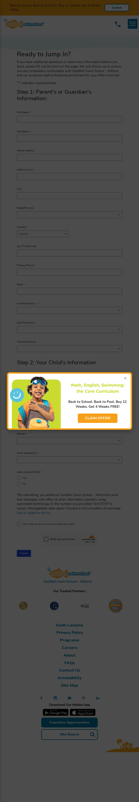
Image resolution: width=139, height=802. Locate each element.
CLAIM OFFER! (97, 418)
